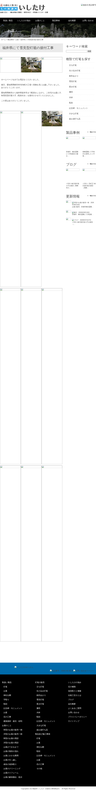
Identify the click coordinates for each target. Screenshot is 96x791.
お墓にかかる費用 (11, 756)
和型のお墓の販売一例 (13, 730)
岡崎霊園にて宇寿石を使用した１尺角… (89, 154)
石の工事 (7, 717)
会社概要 (72, 21)
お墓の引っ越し (10, 760)
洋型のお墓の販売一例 (13, 734)
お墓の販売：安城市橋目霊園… (82, 207)
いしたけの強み (24, 21)
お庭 (5, 712)
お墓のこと (40, 21)
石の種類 (72, 687)
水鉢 (71, 97)
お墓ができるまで (11, 747)
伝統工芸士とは (74, 695)
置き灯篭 (73, 87)
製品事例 (56, 21)
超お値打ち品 (74, 119)
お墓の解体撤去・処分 (13, 777)
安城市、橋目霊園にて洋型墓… (82, 214)
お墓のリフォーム (11, 773)
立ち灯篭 (73, 65)
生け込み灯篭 (74, 71)
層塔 (71, 92)
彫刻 (71, 103)
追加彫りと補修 (74, 691)
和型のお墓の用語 (11, 738)
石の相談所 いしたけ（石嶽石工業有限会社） (45, 789)
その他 (39, 769)
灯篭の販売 (39, 682)
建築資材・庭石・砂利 (13, 721)
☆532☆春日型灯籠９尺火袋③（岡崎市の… (72, 186)
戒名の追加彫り (10, 764)
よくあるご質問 (74, 708)
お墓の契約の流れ (11, 751)
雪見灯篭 (73, 81)
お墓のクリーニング (12, 769)
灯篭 (5, 687)
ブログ (71, 700)
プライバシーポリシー (77, 717)
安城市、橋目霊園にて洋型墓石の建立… (72, 154)
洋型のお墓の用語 (11, 743)
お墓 (5, 691)
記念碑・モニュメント (78, 108)
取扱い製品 (8, 21)
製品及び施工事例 (42, 734)
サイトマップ (73, 721)
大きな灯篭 (73, 114)
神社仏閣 (7, 695)
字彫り (6, 700)
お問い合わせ (88, 21)
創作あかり (73, 76)
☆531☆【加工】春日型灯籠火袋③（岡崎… (89, 186)
